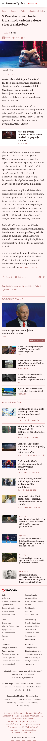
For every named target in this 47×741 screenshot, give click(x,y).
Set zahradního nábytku (32, 687)
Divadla (14, 290)
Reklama (25, 716)
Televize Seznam (32, 724)
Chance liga (6, 623)
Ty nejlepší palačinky (32, 623)
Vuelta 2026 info (31, 598)
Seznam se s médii (16, 727)
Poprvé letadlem (8, 651)
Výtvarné (5, 290)
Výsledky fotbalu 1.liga (10, 626)
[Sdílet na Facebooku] (39, 277)
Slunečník (8, 687)
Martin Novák (31, 438)
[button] (23, 54)
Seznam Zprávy (32, 507)
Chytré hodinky (32, 702)
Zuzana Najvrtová (34, 455)
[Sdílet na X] (43, 277)
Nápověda (37, 713)
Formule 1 (5, 636)
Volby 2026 (6, 598)
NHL (3, 639)
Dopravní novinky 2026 (33, 654)
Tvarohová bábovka (32, 633)
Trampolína (39, 683)
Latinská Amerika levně (11, 661)
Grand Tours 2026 (31, 614)
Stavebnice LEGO (11, 699)
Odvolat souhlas (29, 730)
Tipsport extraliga (8, 629)
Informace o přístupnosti (23, 718)
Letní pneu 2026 (31, 648)
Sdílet (17, 38)
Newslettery (15, 730)
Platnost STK (29, 664)
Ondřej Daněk (31, 420)
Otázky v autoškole (32, 661)
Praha (37, 286)
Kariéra (29, 713)
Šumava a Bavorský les (10, 654)
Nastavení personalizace (22, 732)
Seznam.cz (32, 4)
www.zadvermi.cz (28, 267)
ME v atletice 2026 (9, 633)
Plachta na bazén (27, 683)
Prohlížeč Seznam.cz (15, 724)
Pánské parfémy (23, 706)
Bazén (17, 683)
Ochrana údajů (36, 716)
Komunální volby (8, 614)
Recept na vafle (30, 636)
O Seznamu (19, 713)
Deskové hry (11, 702)
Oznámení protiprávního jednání (22, 721)
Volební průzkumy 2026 (11, 601)
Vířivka (28, 690)
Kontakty (7, 716)
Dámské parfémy (25, 699)
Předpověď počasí (34, 671)
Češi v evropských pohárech (22, 678)
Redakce (16, 716)
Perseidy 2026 (17, 674)
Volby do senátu (8, 611)
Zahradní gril (19, 690)
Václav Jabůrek (32, 473)
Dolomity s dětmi (8, 664)
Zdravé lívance (30, 629)
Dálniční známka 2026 (33, 651)
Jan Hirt (28, 605)
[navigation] (3, 4)
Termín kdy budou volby (11, 608)
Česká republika (25, 286)
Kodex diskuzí (31, 727)
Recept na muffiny (32, 626)
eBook (7, 38)
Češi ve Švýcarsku (8, 657)
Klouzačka (17, 687)
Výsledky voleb (7, 605)
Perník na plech (30, 639)
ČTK (4, 30)
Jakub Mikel (29, 490)
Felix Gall (28, 611)
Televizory (21, 702)
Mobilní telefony (32, 696)
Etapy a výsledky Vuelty (34, 601)
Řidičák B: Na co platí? (33, 657)
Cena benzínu (29, 674)
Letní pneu (37, 699)
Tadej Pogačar (30, 608)
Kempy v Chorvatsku (9, 648)
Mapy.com (23, 671)
